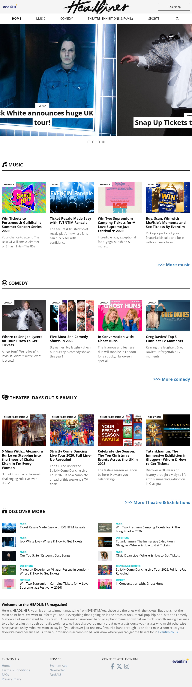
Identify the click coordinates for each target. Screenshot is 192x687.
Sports (153, 18)
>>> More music (174, 264)
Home (16, 18)
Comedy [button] (66, 18)
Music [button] (40, 18)
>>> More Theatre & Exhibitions (157, 502)
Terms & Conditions (16, 670)
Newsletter (57, 670)
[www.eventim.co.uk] (180, 660)
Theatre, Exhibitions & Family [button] (110, 18)
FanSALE (56, 675)
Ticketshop (174, 7)
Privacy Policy (11, 679)
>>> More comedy (171, 379)
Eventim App (59, 666)
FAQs (5, 675)
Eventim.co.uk (168, 632)
